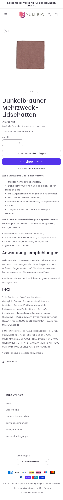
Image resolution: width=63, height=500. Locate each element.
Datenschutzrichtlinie (18, 416)
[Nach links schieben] (25, 92)
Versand (15, 126)
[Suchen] (49, 14)
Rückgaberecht (14, 429)
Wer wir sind (12, 409)
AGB (39, 488)
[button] (6, 14)
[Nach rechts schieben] (38, 92)
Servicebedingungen (17, 422)
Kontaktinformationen (33, 492)
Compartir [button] (11, 361)
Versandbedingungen (17, 436)
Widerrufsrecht (53, 483)
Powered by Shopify (35, 483)
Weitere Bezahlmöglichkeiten (31, 168)
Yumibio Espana (18, 483)
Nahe (8, 403)
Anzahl (5, 137)
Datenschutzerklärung (24, 488)
